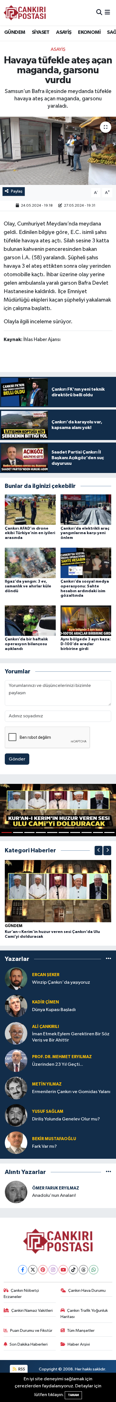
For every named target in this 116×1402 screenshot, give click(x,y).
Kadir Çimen (45, 1002)
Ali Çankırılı (45, 1027)
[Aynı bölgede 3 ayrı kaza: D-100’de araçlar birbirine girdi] (86, 620)
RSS (21, 1369)
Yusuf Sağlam (47, 1111)
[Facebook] (22, 1269)
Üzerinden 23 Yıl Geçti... (57, 1064)
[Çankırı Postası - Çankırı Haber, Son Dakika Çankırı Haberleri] (25, 12)
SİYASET (41, 32)
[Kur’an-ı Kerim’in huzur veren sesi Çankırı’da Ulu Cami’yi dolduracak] (58, 891)
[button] (98, 850)
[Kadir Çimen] (16, 1005)
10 (109, 832)
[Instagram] (53, 1269)
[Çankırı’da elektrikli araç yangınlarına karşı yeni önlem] (86, 509)
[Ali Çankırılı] (16, 1033)
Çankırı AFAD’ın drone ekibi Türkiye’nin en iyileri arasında (30, 533)
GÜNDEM (14, 32)
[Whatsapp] (93, 1269)
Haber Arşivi (79, 1344)
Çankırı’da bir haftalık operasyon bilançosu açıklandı (26, 644)
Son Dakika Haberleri (29, 1344)
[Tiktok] (73, 1269)
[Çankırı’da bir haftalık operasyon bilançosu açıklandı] (30, 620)
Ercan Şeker (45, 975)
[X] (32, 1269)
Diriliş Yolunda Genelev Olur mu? (66, 1119)
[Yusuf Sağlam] (16, 1115)
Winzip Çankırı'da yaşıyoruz (61, 982)
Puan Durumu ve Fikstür (31, 1330)
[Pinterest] (43, 1269)
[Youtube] (63, 1269)
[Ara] (99, 12)
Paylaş (17, 191)
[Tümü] (108, 958)
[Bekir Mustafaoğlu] (16, 1142)
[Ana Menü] (107, 12)
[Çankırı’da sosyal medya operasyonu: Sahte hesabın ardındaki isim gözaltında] (86, 562)
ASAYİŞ (63, 32)
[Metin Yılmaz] (16, 1087)
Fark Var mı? (44, 1146)
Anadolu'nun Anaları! (54, 1195)
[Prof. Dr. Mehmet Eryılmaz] (16, 1060)
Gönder (17, 759)
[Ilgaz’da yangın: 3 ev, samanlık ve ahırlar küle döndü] (30, 562)
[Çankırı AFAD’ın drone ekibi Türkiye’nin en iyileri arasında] (30, 509)
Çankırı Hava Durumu (87, 1290)
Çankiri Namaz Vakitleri (32, 1310)
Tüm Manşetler (81, 1330)
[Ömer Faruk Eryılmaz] (16, 1191)
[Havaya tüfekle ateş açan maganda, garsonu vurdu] (58, 151)
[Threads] (83, 1269)
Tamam (73, 1395)
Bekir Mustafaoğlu (54, 1139)
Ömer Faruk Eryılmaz (55, 1188)
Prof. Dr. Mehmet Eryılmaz (62, 1057)
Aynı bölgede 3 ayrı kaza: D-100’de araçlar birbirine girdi (86, 644)
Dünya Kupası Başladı (54, 1009)
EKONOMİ (89, 32)
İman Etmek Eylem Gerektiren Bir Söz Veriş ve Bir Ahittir (71, 1037)
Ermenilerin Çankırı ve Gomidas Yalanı (71, 1091)
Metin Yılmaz (47, 1084)
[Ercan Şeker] (16, 978)
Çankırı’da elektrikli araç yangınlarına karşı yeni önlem (85, 533)
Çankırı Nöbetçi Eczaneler (21, 1293)
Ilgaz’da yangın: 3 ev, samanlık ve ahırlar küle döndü (28, 586)
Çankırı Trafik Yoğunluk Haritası (84, 1313)
